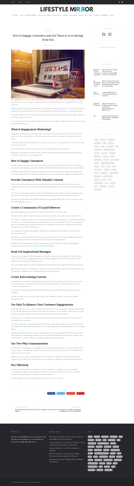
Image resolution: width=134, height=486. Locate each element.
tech (109, 179)
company (110, 146)
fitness (105, 156)
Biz (86, 15)
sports (97, 179)
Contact (28, 2)
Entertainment (31, 15)
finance (112, 153)
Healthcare (115, 159)
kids (103, 166)
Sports (97, 15)
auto (96, 139)
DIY (117, 146)
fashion (104, 153)
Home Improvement (107, 163)
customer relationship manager (38, 243)
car (104, 143)
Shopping (73, 15)
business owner (19, 100)
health (106, 159)
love (114, 166)
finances (97, 156)
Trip (96, 186)
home (96, 163)
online (114, 169)
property (104, 173)
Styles (80, 15)
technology (99, 183)
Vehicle (111, 186)
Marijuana (98, 169)
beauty (103, 139)
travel (113, 183)
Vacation (103, 186)
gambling (98, 159)
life (108, 166)
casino (97, 146)
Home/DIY (104, 15)
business (111, 139)
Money (65, 15)
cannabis (98, 143)
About (20, 2)
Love (21, 15)
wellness (98, 189)
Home (13, 2)
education (98, 149)
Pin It (81, 393)
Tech (91, 15)
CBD (103, 146)
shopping (98, 176)
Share (52, 393)
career (111, 143)
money (106, 169)
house (97, 166)
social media (108, 176)
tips (106, 183)
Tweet (61, 393)
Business (48, 30)
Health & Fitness (44, 15)
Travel (15, 15)
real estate (114, 173)
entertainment (109, 149)
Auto (112, 15)
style (103, 179)
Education (57, 15)
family (97, 153)
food (112, 156)
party (96, 173)
